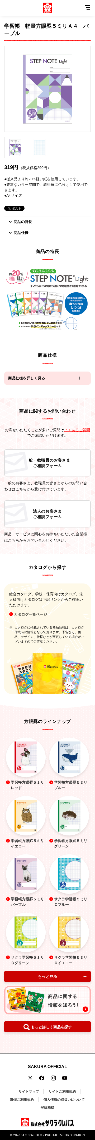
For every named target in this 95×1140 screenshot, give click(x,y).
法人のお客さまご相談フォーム (47, 514)
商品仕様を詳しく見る (26, 378)
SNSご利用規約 (22, 1100)
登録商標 (47, 1107)
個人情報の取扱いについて (64, 1100)
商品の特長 (23, 222)
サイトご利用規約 (62, 1091)
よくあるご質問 (77, 430)
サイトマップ (28, 1091)
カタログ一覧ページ (30, 614)
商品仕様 (21, 233)
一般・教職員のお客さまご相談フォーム (47, 463)
